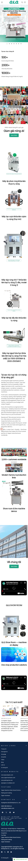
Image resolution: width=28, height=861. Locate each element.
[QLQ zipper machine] (14, 2)
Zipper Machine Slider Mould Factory (11, 790)
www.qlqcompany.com (7, 775)
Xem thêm (14, 135)
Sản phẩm (3, 757)
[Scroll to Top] (25, 852)
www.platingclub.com (7, 780)
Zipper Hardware (5, 795)
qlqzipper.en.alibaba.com (8, 783)
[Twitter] (6, 812)
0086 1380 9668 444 (6, 806)
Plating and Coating (6, 793)
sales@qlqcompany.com (7, 808)
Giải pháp (3, 754)
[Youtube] (13, 812)
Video (2, 759)
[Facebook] (2, 812)
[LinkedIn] (10, 812)
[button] (7, 44)
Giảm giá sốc (4, 751)
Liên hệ (3, 765)
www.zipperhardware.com (8, 777)
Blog (2, 762)
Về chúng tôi (4, 767)
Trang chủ (3, 749)
